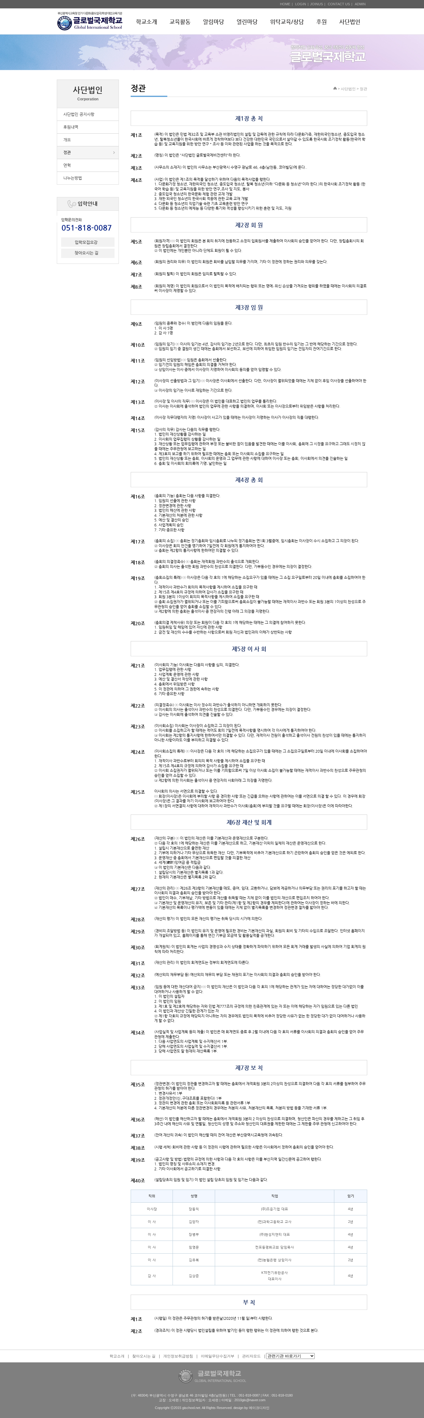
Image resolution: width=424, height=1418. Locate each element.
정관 (67, 152)
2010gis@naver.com (249, 1400)
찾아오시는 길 (144, 1356)
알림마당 (213, 21)
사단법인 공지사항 (78, 114)
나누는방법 (72, 178)
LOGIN (300, 4)
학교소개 (146, 21)
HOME (285, 4)
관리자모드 (251, 1356)
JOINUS (316, 4)
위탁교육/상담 (287, 21)
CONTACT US (339, 4)
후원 (321, 21)
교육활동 (180, 21)
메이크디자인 (259, 1408)
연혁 (67, 165)
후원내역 (70, 127)
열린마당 (247, 21)
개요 (67, 139)
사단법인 (349, 21)
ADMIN (360, 4)
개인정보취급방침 (178, 1356)
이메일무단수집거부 (217, 1356)
